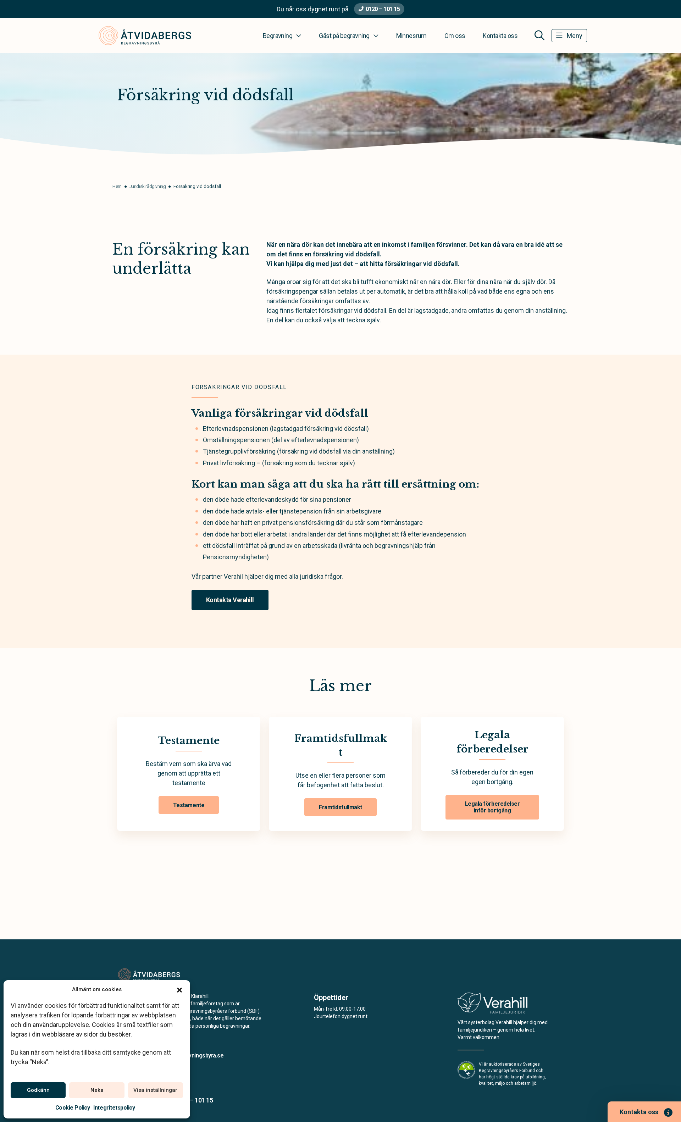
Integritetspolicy (114, 1107)
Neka (97, 1090)
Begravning (278, 35)
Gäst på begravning (344, 35)
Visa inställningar (155, 1090)
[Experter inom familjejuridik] (492, 1005)
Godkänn (38, 1090)
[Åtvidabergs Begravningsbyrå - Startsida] (155, 975)
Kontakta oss (500, 35)
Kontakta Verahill (230, 600)
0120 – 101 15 (383, 9)
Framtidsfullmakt (340, 807)
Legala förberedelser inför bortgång (492, 807)
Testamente (188, 805)
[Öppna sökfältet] (539, 35)
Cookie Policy (72, 1107)
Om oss (454, 35)
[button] (179, 989)
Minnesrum (411, 35)
